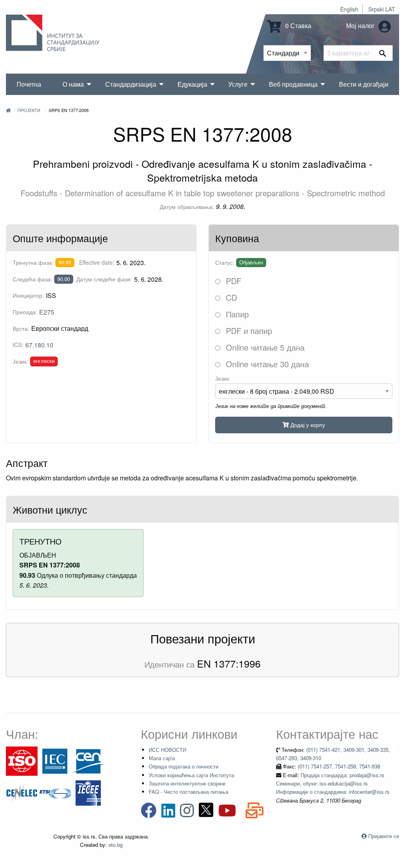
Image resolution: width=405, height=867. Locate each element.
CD (230, 297)
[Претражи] (383, 53)
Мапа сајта (162, 758)
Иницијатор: (28, 295)
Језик (222, 378)
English (349, 9)
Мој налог (361, 25)
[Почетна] (8, 110)
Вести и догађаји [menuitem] (363, 84)
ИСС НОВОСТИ (167, 749)
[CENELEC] (22, 792)
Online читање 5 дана (264, 347)
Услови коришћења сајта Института (191, 775)
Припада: (25, 312)
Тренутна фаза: (33, 262)
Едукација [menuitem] (192, 84)
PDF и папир (247, 330)
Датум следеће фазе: (104, 279)
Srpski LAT (381, 9)
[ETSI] (55, 792)
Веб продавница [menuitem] (293, 84)
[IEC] (55, 760)
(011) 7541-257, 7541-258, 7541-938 (339, 766)
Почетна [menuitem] (29, 84)
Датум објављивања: (187, 207)
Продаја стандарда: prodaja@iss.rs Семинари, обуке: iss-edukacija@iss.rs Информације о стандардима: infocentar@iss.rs (333, 783)
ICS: (18, 345)
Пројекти (28, 110)
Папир (236, 314)
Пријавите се (383, 836)
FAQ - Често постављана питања (188, 791)
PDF (232, 280)
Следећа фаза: (32, 279)
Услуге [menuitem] (238, 84)
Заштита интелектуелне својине (187, 783)
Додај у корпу (307, 424)
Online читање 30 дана (266, 364)
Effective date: (96, 262)
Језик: (20, 361)
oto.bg (115, 844)
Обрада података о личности (183, 766)
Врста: (21, 328)
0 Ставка (297, 25)
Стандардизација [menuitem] (130, 84)
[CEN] (88, 760)
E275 (46, 312)
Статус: (224, 262)
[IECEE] (88, 792)
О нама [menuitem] (73, 84)
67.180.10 (39, 344)
